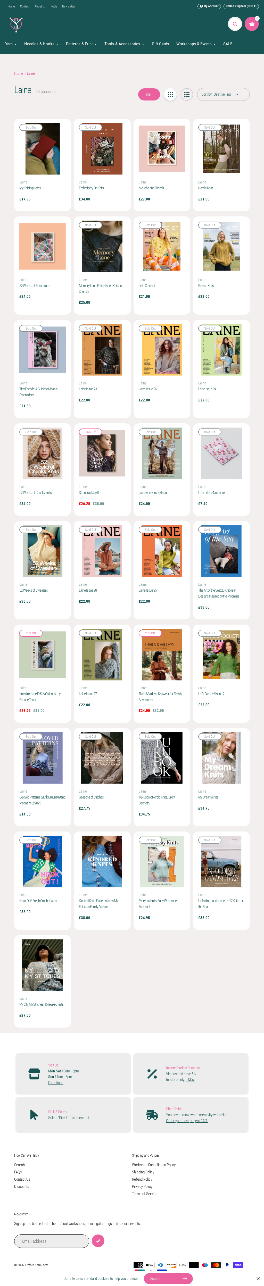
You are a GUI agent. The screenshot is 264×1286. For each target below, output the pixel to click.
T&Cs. (190, 1079)
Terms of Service (144, 1193)
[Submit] (98, 1240)
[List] (186, 94)
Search (19, 1165)
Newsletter (68, 6)
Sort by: (206, 94)
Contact (24, 6)
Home (11, 6)
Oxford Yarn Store (36, 1265)
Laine (31, 73)
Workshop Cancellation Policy (154, 1165)
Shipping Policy (143, 1172)
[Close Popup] (258, 1278)
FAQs (54, 6)
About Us (40, 6)
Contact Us (22, 1179)
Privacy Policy (142, 1186)
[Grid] (170, 94)
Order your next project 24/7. (187, 1121)
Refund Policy (142, 1179)
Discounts (21, 1186)
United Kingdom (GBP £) (241, 6)
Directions (55, 1082)
